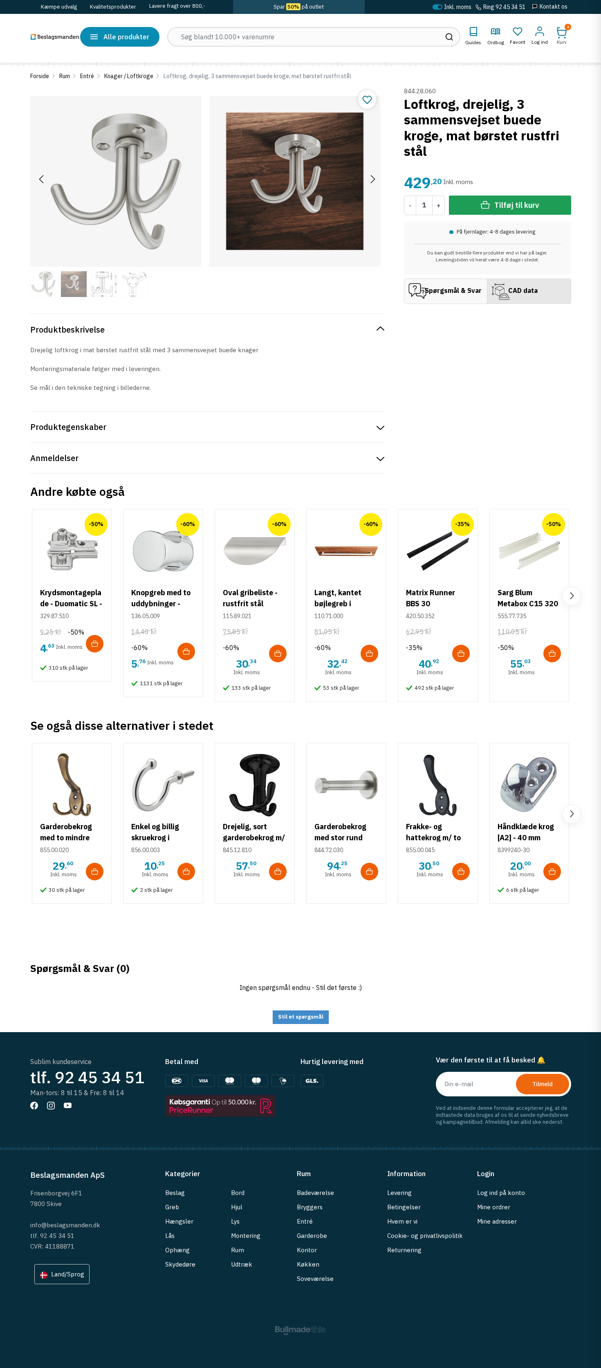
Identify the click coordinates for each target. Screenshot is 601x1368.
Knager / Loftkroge (128, 76)
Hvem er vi (402, 1221)
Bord (237, 1193)
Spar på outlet (299, 6)
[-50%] (72, 550)
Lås (170, 1236)
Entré (87, 76)
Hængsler (179, 1221)
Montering (245, 1236)
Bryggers (310, 1207)
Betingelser (404, 1207)
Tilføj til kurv (516, 205)
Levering (399, 1193)
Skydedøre (180, 1264)
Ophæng (177, 1250)
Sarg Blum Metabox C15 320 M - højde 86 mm (528, 603)
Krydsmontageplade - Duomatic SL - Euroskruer (71, 603)
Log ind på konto (501, 1193)
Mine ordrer (493, 1207)
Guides (473, 42)
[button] (562, 36)
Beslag (175, 1193)
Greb (172, 1207)
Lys (235, 1221)
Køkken (308, 1264)
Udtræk (241, 1264)
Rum (64, 76)
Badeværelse (315, 1193)
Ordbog (495, 42)
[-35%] (438, 550)
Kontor (307, 1250)
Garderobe (312, 1236)
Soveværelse (315, 1278)
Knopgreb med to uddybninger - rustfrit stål (161, 603)
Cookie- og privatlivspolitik (425, 1236)
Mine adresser (497, 1221)
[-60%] (163, 550)
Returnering (404, 1250)
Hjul (236, 1207)
